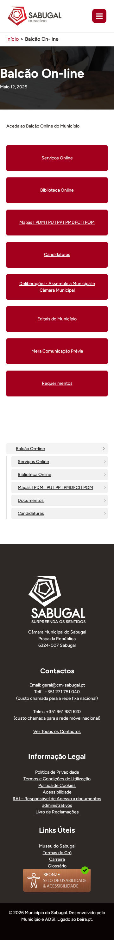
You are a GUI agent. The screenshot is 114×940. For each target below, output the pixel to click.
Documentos (31, 500)
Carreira (57, 859)
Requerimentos (57, 383)
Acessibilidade (57, 792)
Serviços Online (33, 461)
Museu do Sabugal (57, 846)
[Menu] (99, 16)
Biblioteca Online (34, 474)
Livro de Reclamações (57, 812)
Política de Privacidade (57, 772)
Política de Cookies (57, 785)
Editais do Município (57, 319)
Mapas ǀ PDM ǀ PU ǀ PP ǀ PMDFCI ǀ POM (55, 487)
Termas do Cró (57, 852)
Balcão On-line (30, 448)
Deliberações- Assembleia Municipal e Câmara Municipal (57, 287)
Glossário (57, 866)
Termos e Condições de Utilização (57, 779)
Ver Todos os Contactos (57, 731)
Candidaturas (31, 513)
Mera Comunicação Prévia (57, 351)
